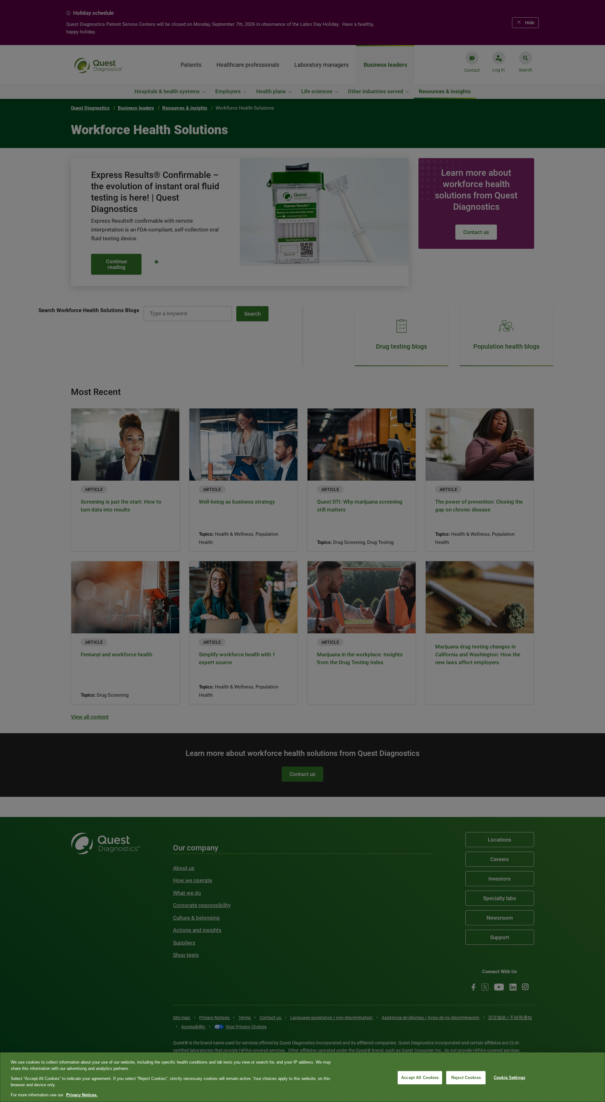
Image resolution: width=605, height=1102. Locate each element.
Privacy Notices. (82, 1095)
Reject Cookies (466, 1077)
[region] (302, 1077)
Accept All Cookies (420, 1077)
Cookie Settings (509, 1077)
